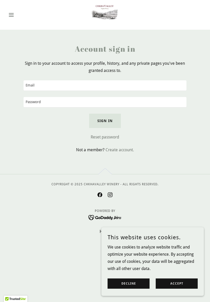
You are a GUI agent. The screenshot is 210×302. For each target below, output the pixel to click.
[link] (105, 14)
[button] (21, 15)
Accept (176, 283)
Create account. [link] (120, 149)
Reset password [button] (105, 137)
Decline (128, 283)
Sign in (105, 121)
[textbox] (105, 85)
